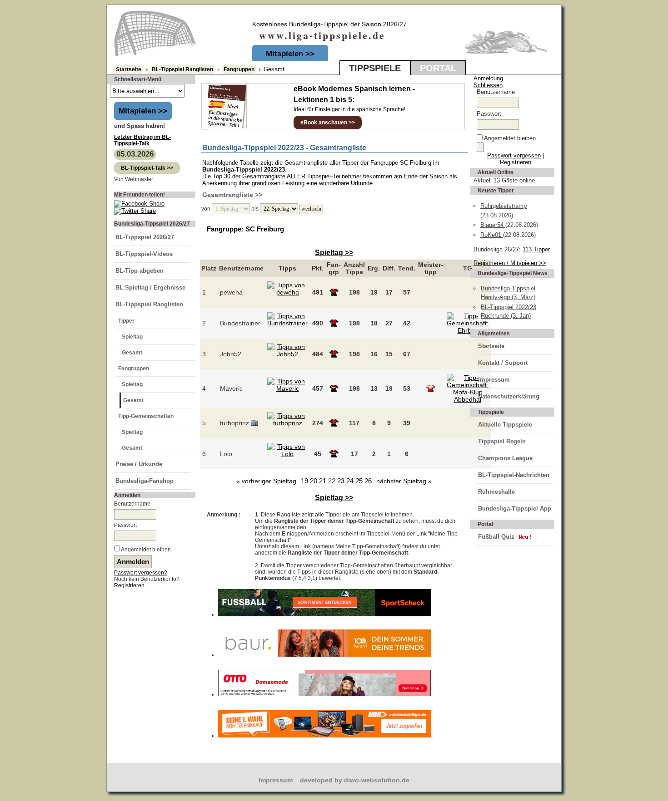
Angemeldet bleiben (146, 549)
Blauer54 (492, 224)
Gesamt (132, 352)
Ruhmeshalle (496, 491)
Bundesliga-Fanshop (144, 480)
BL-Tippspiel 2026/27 (144, 237)
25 (359, 481)
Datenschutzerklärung (508, 396)
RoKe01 (491, 234)
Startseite (128, 69)
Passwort (125, 525)
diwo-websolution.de (376, 780)
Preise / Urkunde (138, 464)
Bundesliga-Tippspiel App (514, 508)
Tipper (126, 321)
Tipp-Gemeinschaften (146, 416)
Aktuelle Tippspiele (505, 424)
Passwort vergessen (514, 155)
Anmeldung (488, 78)
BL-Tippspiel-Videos (144, 254)
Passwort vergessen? (140, 573)
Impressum (494, 379)
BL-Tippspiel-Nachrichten (513, 475)
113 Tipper (536, 249)
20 (313, 481)
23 (340, 481)
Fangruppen (239, 69)
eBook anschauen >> (327, 122)
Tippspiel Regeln (502, 441)
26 (368, 481)
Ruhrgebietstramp (503, 205)
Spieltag (132, 337)
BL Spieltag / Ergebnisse (150, 287)
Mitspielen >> (290, 53)
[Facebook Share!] (139, 203)
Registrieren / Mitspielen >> (510, 263)
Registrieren (129, 585)
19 (304, 481)
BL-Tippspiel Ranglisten (182, 69)
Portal (438, 68)
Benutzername (132, 504)
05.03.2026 (135, 154)
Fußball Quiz (496, 536)
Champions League (505, 458)
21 (322, 481)
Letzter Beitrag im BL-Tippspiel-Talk (142, 140)
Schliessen (488, 85)
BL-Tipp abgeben (139, 270)
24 (350, 481)
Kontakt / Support (503, 362)
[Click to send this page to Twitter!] (135, 210)
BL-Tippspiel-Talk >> (147, 168)
